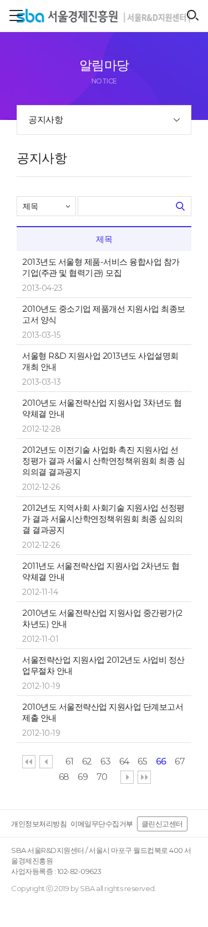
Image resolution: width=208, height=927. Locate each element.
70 (102, 777)
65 (142, 761)
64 (124, 761)
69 (83, 777)
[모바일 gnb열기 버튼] (16, 15)
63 (105, 761)
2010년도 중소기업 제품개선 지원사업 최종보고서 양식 (103, 314)
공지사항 (45, 119)
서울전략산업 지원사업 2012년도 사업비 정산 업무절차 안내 (103, 665)
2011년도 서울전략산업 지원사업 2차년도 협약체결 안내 (101, 571)
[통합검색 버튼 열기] (193, 15)
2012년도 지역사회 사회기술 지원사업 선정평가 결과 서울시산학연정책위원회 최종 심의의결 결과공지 (103, 518)
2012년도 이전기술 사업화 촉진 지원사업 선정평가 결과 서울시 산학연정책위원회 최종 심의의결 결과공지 (103, 460)
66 (161, 761)
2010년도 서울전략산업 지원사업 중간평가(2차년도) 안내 (102, 618)
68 (64, 777)
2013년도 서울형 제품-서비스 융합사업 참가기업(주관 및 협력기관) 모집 (101, 267)
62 (87, 761)
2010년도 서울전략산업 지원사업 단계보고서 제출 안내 (102, 712)
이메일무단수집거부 (101, 823)
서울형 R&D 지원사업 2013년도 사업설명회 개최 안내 (100, 361)
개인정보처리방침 (39, 823)
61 (69, 761)
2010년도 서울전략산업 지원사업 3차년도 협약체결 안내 (102, 408)
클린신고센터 (162, 823)
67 (180, 761)
